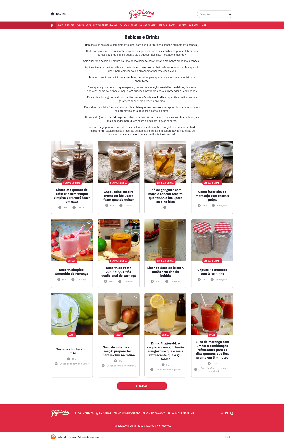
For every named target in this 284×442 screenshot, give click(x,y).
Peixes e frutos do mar (105, 25)
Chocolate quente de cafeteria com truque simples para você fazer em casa (72, 195)
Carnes (80, 25)
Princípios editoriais (181, 413)
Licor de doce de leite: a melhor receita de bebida (165, 271)
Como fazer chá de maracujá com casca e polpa (212, 195)
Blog (78, 413)
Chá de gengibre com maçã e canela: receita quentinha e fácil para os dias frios (165, 196)
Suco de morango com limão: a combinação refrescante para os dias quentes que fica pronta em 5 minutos (212, 349)
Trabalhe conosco (154, 413)
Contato (88, 413)
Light (203, 25)
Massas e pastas (148, 25)
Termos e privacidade (127, 413)
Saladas (124, 25)
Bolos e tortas (66, 25)
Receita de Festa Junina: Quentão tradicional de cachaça (118, 271)
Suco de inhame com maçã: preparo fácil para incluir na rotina (119, 351)
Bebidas (163, 25)
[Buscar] (230, 13)
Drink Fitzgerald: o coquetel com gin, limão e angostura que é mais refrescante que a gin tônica (165, 351)
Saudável (193, 25)
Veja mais (142, 386)
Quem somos (103, 413)
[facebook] (222, 413)
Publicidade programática (128, 425)
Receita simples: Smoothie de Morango (71, 272)
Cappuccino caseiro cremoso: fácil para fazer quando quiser (118, 195)
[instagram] (231, 413)
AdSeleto (166, 425)
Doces (172, 25)
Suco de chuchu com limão (71, 351)
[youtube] (226, 413)
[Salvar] (89, 145)
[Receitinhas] (142, 14)
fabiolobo (229, 437)
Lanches (182, 25)
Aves (88, 25)
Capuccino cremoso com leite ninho (212, 272)
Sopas (134, 25)
